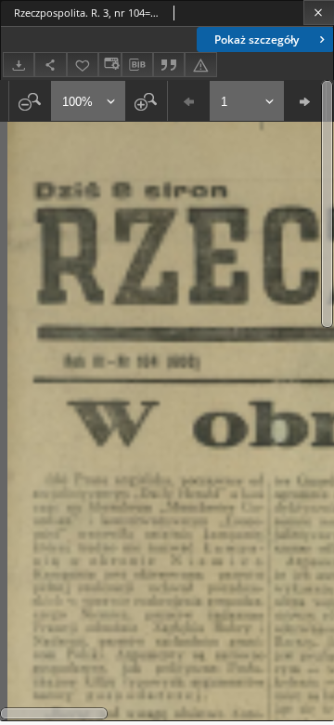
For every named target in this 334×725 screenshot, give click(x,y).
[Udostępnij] (50, 64)
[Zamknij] (318, 12)
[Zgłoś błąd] (200, 64)
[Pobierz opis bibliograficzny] (137, 65)
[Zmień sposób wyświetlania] (109, 64)
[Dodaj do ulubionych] (82, 64)
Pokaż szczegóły (256, 39)
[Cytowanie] (169, 64)
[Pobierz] (18, 64)
